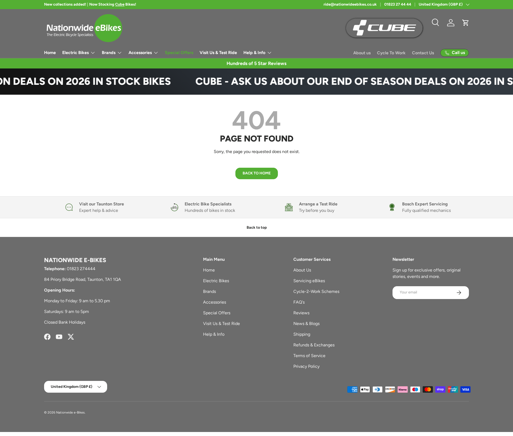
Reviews (301, 312)
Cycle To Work (391, 52)
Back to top (257, 227)
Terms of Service (309, 355)
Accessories (140, 52)
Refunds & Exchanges (314, 344)
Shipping (301, 334)
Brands (108, 52)
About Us (302, 270)
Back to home (257, 173)
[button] (466, 23)
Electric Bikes (75, 52)
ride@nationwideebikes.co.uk (350, 4)
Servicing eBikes (309, 280)
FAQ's (299, 302)
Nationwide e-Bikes (70, 412)
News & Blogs (306, 323)
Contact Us (423, 52)
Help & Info (254, 52)
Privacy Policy (306, 366)
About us (362, 52)
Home (50, 52)
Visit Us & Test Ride (218, 52)
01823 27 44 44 (397, 4)
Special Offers (179, 52)
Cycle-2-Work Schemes (316, 291)
